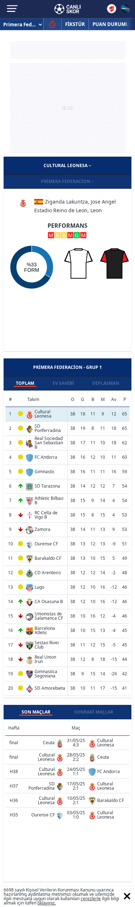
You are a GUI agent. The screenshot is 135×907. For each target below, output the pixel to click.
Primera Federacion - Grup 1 (67, 367)
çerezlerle (91, 898)
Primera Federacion (66, 181)
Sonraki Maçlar (93, 712)
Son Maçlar (36, 712)
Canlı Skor (67, 9)
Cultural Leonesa (66, 165)
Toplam (25, 383)
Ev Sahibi (63, 383)
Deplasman (105, 383)
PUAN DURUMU (111, 24)
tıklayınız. (46, 903)
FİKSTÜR (75, 24)
